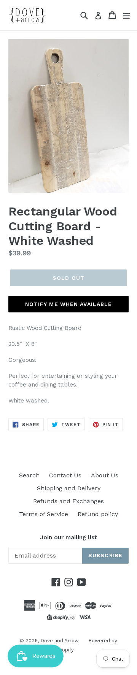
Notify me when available (68, 304)
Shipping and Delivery (68, 488)
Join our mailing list (68, 537)
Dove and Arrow (59, 640)
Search (29, 475)
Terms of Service (43, 514)
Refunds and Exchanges (68, 501)
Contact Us (65, 475)
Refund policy (98, 514)
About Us (104, 475)
